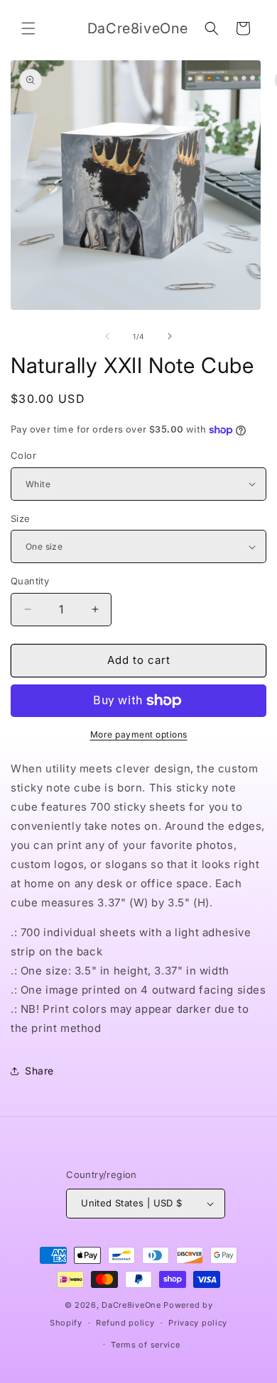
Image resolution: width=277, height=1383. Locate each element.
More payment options (139, 734)
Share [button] (39, 1071)
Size (21, 518)
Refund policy (125, 1323)
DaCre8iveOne (131, 1305)
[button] (28, 28)
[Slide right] (169, 336)
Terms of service (145, 1345)
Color (23, 455)
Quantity (30, 581)
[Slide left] (107, 336)
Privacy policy (197, 1323)
